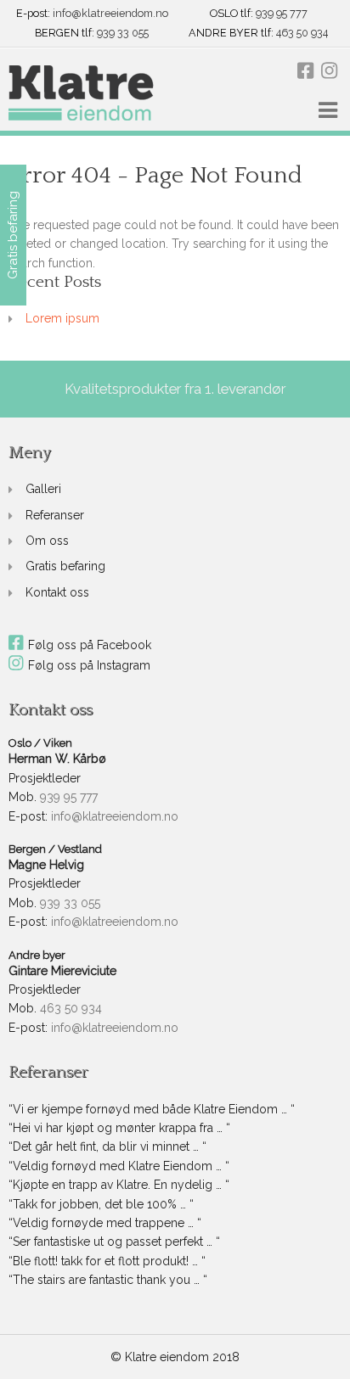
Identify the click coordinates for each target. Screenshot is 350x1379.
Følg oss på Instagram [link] (89, 665)
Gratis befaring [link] (65, 566)
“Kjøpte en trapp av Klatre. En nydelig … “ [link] (118, 1184)
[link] (81, 93)
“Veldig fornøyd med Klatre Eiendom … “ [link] (118, 1166)
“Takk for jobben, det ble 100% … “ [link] (101, 1204)
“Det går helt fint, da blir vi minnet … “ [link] (107, 1146)
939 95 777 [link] (282, 14)
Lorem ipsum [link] (62, 318)
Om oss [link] (47, 540)
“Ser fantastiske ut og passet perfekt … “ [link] (114, 1241)
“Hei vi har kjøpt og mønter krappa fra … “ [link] (119, 1128)
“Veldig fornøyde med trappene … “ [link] (104, 1223)
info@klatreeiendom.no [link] (110, 14)
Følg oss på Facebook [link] (89, 645)
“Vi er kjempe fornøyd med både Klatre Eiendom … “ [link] (151, 1109)
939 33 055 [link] (123, 33)
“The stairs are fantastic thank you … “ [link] (107, 1280)
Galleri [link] (43, 489)
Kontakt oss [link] (57, 592)
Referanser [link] (54, 515)
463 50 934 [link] (302, 33)
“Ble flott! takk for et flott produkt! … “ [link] (107, 1261)
